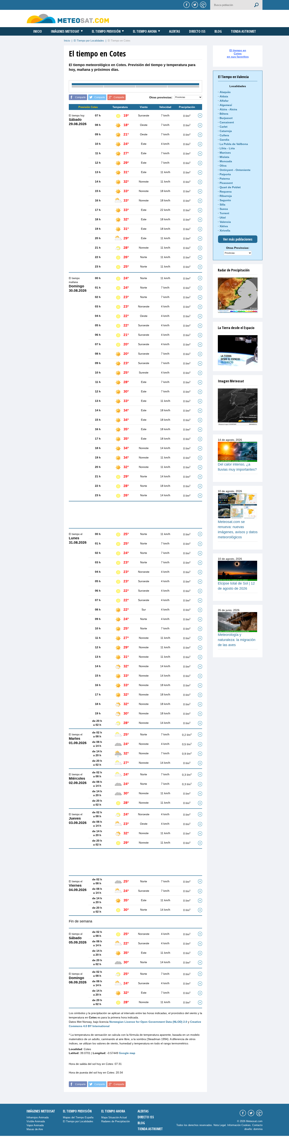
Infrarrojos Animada (38, 1117)
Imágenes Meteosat (65, 31)
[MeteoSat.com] (68, 18)
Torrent (224, 213)
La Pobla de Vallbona (234, 144)
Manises (225, 152)
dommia (257, 1129)
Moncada (226, 161)
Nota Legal (220, 1125)
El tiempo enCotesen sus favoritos (238, 53)
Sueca (224, 208)
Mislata (224, 157)
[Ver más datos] (200, 115)
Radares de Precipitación (115, 1121)
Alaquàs (225, 92)
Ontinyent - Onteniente (235, 170)
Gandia (224, 139)
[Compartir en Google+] (202, 4)
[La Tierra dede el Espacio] (238, 350)
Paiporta (225, 174)
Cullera (224, 135)
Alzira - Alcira (228, 109)
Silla (222, 204)
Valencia (225, 221)
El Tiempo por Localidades (89, 40)
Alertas (174, 31)
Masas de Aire (35, 1129)
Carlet (223, 126)
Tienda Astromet (243, 31)
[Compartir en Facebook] (186, 4)
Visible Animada (36, 1121)
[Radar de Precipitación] (238, 295)
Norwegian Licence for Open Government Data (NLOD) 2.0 (148, 1021)
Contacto (257, 1125)
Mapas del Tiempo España (78, 1117)
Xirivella (225, 230)
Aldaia (224, 96)
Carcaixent (227, 122)
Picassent (226, 182)
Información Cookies (239, 1125)
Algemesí (226, 105)
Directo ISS (197, 31)
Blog (218, 31)
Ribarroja (226, 195)
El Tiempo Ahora (145, 31)
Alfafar (224, 100)
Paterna (225, 178)
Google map (127, 1053)
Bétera (224, 113)
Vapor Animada (35, 1125)
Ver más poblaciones (237, 239)
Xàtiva (224, 226)
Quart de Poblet (230, 187)
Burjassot (226, 118)
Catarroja (226, 131)
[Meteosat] (238, 407)
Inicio (37, 31)
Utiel (223, 217)
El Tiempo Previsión (106, 31)
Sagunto (225, 200)
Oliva (223, 165)
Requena (226, 191)
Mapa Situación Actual (114, 1117)
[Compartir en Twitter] (194, 4)
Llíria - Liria (227, 148)
